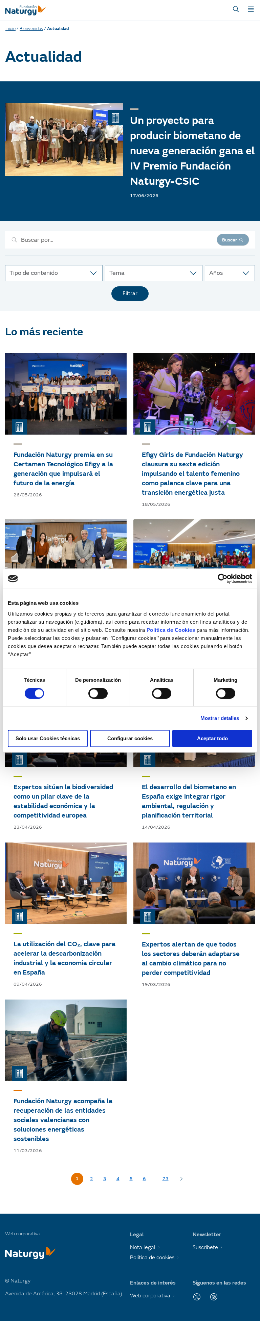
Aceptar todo (212, 739)
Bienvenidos (31, 28)
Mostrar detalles (219, 718)
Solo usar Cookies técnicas (48, 739)
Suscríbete (205, 1247)
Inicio (10, 28)
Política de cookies (152, 1257)
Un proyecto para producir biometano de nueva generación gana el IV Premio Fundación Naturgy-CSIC (192, 151)
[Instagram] (214, 1297)
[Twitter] (197, 1297)
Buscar (229, 240)
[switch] (98, 693)
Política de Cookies (171, 630)
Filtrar (130, 293)
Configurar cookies (130, 739)
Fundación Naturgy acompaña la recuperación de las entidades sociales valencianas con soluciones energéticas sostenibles (63, 1120)
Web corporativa (150, 1296)
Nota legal (142, 1247)
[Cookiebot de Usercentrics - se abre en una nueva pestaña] (222, 578)
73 (165, 1179)
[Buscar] (236, 9)
